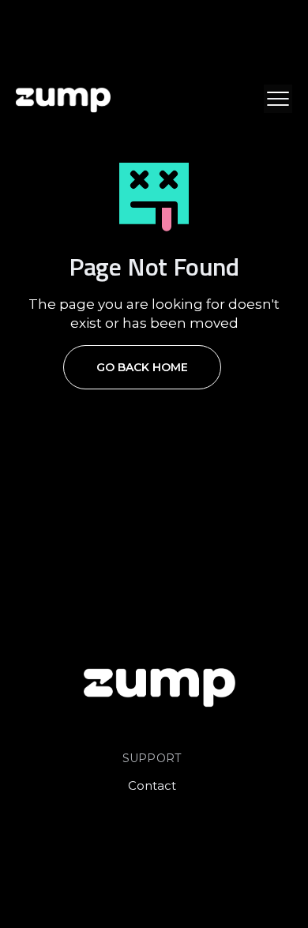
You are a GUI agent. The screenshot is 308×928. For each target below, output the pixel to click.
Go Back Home (142, 367)
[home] (63, 99)
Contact (152, 785)
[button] (278, 99)
